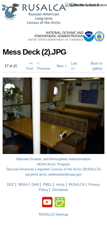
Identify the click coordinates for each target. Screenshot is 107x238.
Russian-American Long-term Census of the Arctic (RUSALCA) (53, 169)
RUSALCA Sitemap (53, 214)
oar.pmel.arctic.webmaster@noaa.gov (53, 174)
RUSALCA (77, 184)
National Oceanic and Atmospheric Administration (53, 159)
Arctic (60, 184)
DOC (10, 184)
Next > (62, 66)
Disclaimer (60, 190)
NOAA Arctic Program (53, 164)
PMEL (47, 184)
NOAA (23, 184)
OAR (35, 184)
